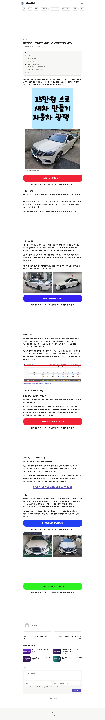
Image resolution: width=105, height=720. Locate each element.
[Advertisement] (52, 24)
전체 (24, 9)
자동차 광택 (29, 56)
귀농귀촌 (83, 9)
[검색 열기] (82, 3)
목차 (26, 53)
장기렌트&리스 (65, 9)
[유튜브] (52, 712)
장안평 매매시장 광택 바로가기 (53, 523)
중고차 (36, 9)
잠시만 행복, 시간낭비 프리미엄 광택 (37, 67)
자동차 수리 (44, 9)
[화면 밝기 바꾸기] (78, 3)
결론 (27, 72)
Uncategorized (55, 9)
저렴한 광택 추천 (32, 58)
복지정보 (75, 9)
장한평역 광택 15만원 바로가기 (53, 586)
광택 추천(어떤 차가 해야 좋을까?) (36, 69)
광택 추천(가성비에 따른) (32, 64)
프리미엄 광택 (31, 61)
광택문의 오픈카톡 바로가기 (32, 534)
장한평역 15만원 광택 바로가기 (53, 421)
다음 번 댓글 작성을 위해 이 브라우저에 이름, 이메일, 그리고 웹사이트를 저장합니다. (43, 687)
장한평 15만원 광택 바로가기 (53, 178)
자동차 (30, 9)
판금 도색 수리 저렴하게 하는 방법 (52, 487)
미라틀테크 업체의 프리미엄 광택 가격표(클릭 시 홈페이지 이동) (37, 383)
